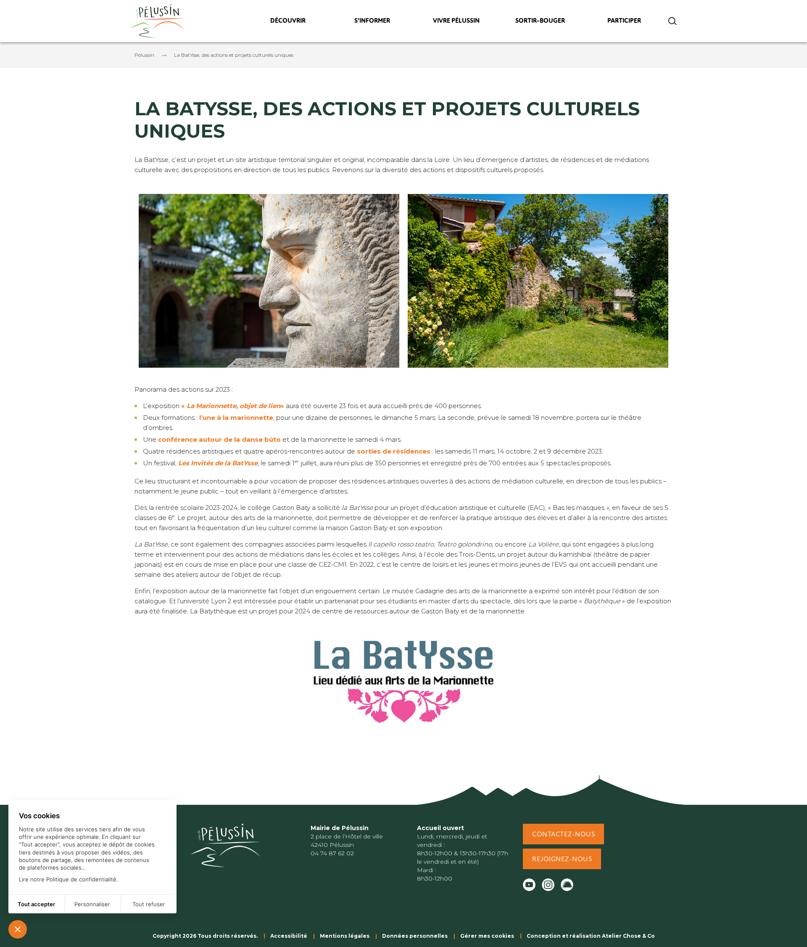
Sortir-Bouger (540, 23)
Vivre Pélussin (456, 23)
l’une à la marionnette (236, 418)
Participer (624, 23)
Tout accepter (36, 904)
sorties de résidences (393, 451)
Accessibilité (288, 936)
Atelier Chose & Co (628, 936)
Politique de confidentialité (81, 879)
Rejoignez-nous (562, 859)
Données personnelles (415, 936)
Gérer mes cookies (487, 936)
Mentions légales (344, 936)
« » (232, 406)
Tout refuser (148, 904)
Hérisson (567, 884)
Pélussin (144, 55)
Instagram (548, 884)
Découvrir (288, 23)
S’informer (372, 23)
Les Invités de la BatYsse (218, 463)
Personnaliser (92, 904)
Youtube (529, 884)
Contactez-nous (563, 834)
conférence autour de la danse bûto (219, 439)
